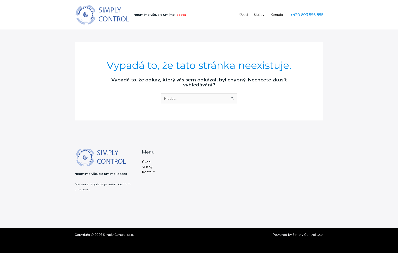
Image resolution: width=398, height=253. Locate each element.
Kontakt (277, 15)
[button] (306, 15)
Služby (259, 15)
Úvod (243, 15)
